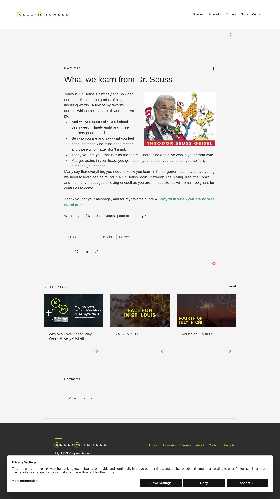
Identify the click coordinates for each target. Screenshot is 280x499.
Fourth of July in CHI (198, 334)
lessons (125, 237)
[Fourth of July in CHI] (206, 310)
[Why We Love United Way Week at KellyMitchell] (73, 310)
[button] (231, 34)
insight (107, 237)
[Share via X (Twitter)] (76, 251)
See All (232, 286)
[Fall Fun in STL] (140, 310)
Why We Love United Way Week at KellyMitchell (70, 336)
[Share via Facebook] (66, 251)
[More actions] (213, 68)
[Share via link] (96, 251)
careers (73, 237)
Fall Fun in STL (127, 334)
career (90, 237)
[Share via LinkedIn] (86, 251)
